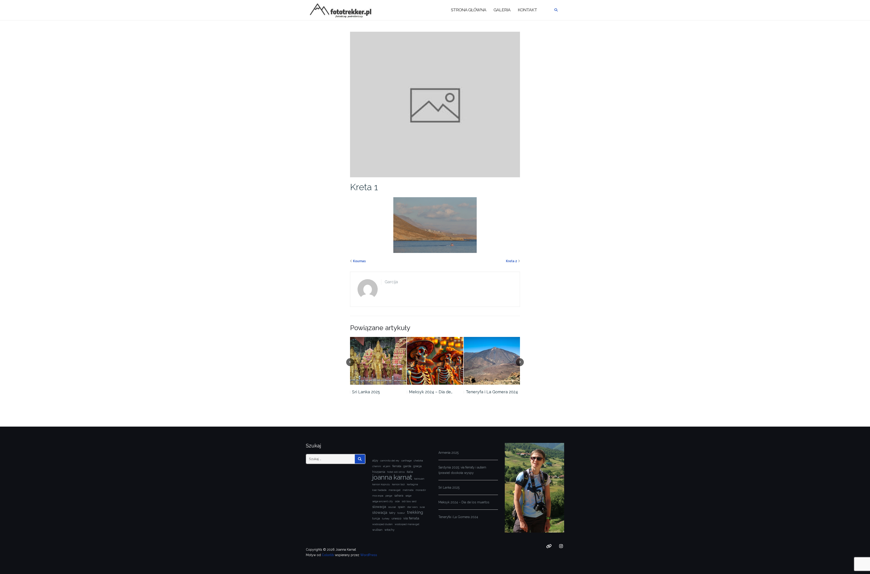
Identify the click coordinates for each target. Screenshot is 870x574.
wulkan (377, 529)
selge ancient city (382, 501)
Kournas (359, 261)
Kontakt (527, 9)
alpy (375, 460)
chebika (418, 460)
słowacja (379, 512)
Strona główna (468, 9)
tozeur (401, 513)
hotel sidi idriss (396, 472)
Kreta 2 (511, 261)
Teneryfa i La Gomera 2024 (492, 391)
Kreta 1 (364, 187)
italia (410, 471)
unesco (396, 518)
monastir (421, 490)
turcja (376, 518)
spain (401, 507)
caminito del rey (389, 460)
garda (407, 466)
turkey (385, 518)
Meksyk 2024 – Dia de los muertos (463, 502)
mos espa (377, 495)
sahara (398, 495)
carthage (406, 460)
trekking (415, 512)
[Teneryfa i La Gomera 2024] (492, 361)
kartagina (412, 484)
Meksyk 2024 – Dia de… (430, 391)
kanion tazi (398, 484)
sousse (392, 507)
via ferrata (411, 518)
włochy (389, 529)
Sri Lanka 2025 (366, 391)
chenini (376, 466)
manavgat (395, 490)
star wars (412, 507)
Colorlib (328, 555)
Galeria (501, 9)
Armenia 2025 (448, 452)
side (397, 501)
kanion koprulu (381, 484)
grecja (417, 466)
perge (388, 495)
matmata (408, 490)
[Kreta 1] (435, 104)
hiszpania (378, 471)
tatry (392, 512)
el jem (386, 466)
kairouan (419, 478)
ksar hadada (379, 490)
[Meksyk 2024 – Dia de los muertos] (435, 361)
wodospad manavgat (407, 524)
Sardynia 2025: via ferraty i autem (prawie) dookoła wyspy (462, 470)
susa (422, 507)
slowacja (379, 507)
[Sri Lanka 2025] (378, 361)
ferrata (396, 466)
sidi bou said (409, 501)
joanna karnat (392, 477)
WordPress (368, 555)
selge (408, 495)
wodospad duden (382, 524)
